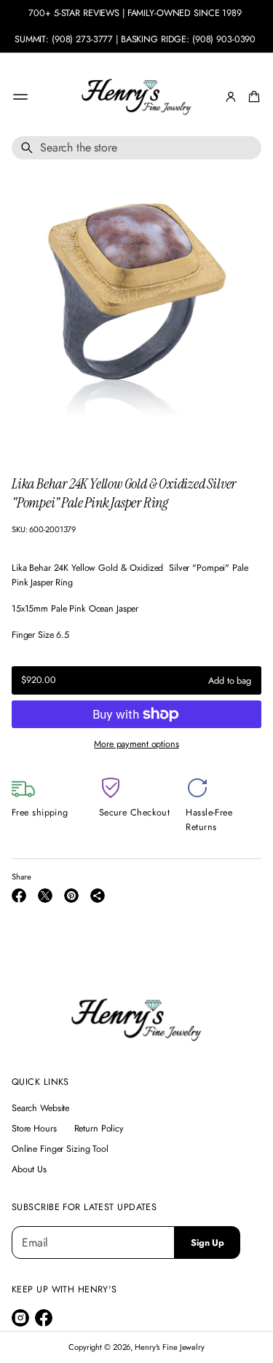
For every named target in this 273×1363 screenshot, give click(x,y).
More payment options (136, 744)
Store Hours (34, 1128)
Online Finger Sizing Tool (60, 1148)
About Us (29, 1169)
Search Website (40, 1108)
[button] (251, 96)
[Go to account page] (230, 96)
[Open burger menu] (20, 97)
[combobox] (136, 147)
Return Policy (99, 1128)
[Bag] (251, 96)
